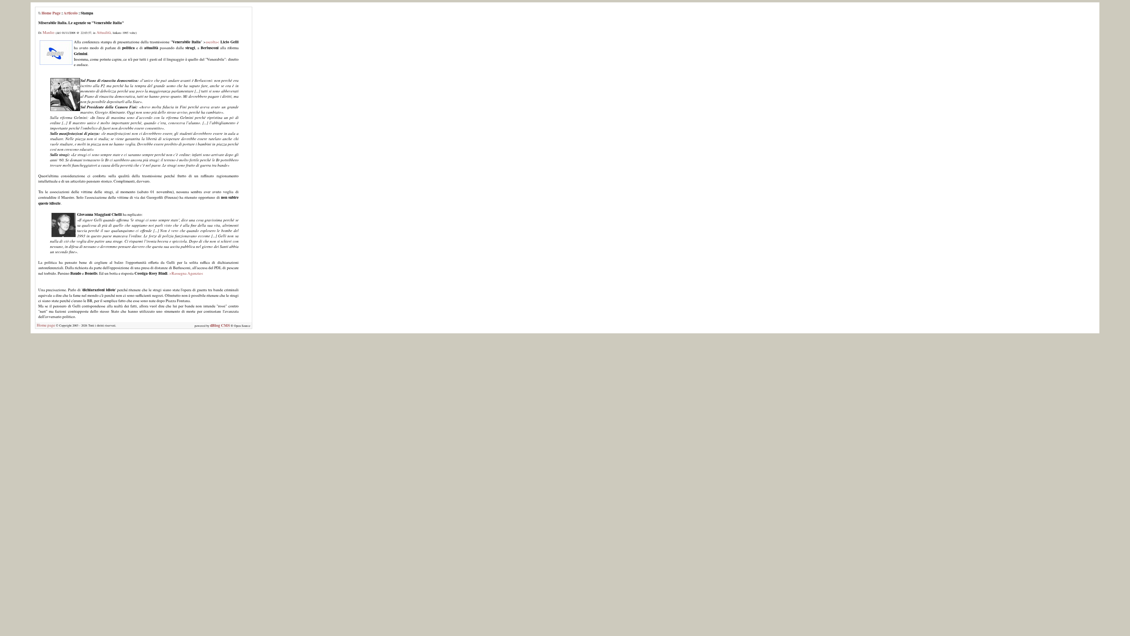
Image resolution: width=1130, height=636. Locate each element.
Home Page (51, 13)
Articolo (71, 13)
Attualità (104, 32)
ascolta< (212, 41)
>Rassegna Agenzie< (186, 273)
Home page (46, 325)
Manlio (48, 32)
